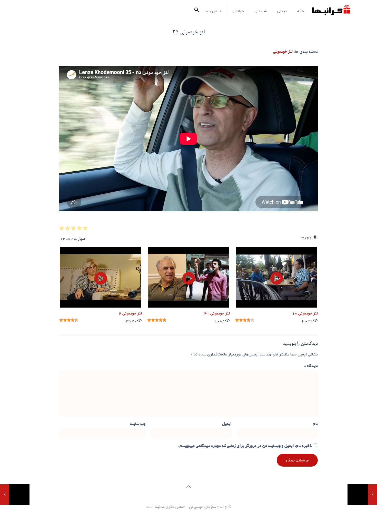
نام (315, 424)
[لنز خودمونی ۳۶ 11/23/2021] (14, 494)
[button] (196, 11)
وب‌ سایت (137, 424)
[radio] (85, 230)
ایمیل (227, 424)
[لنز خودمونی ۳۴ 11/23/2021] (362, 494)
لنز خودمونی (283, 52)
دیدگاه (311, 366)
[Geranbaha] (331, 12)
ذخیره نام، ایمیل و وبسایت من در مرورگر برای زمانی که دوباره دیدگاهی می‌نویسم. (245, 446)
